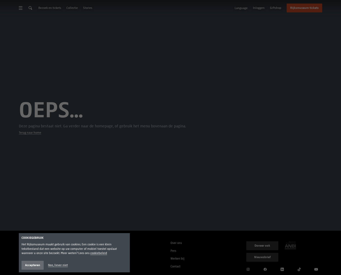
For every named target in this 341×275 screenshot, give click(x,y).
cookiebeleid (98, 253)
